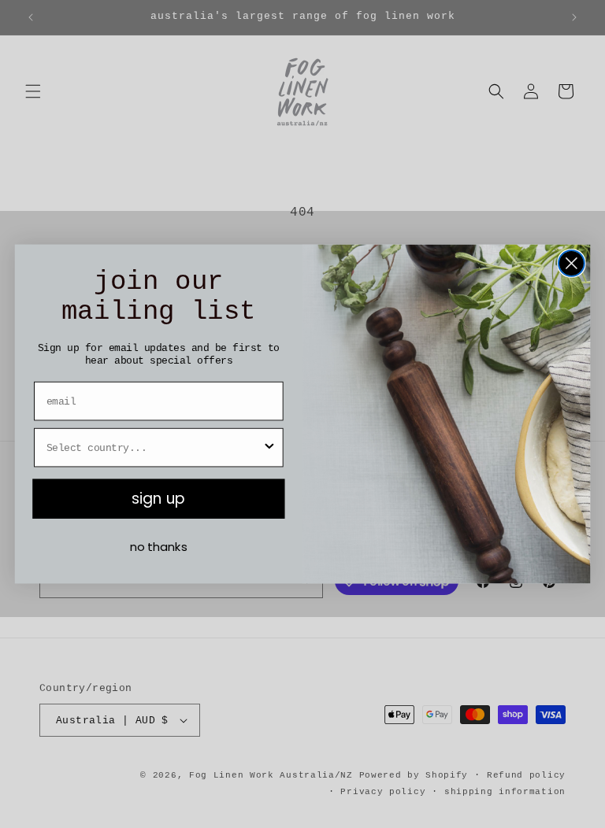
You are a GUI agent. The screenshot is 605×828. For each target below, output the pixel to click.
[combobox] (154, 448)
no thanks (158, 547)
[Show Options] (269, 448)
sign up (158, 499)
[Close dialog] (572, 263)
